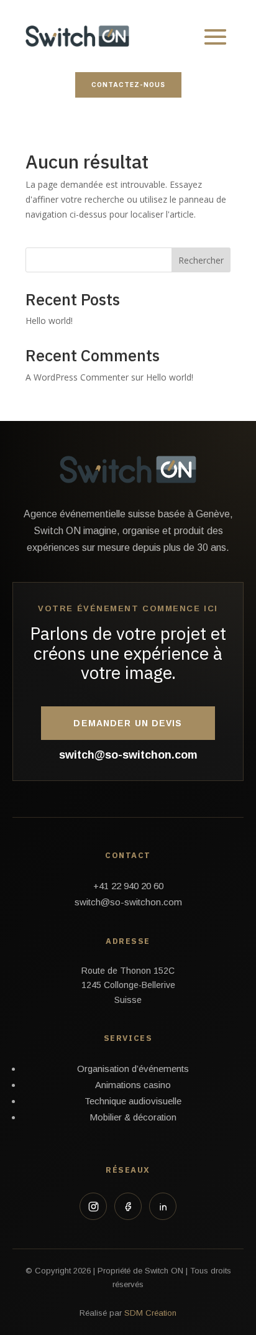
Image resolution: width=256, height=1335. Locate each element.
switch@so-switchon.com (128, 755)
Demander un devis (127, 723)
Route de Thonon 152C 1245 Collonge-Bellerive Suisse (128, 985)
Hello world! (49, 320)
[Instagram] (93, 1206)
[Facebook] (128, 1206)
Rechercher (201, 260)
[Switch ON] (128, 469)
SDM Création (150, 1313)
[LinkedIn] (162, 1206)
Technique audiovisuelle (133, 1101)
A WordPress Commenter (77, 377)
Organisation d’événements (133, 1068)
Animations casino (133, 1084)
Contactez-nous (128, 84)
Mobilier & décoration (132, 1117)
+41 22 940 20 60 (128, 885)
